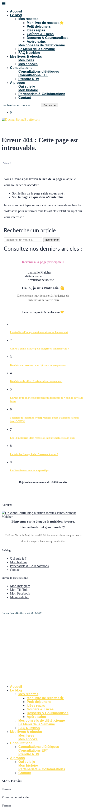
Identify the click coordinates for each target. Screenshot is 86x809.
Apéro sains (36, 41)
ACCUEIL (9, 163)
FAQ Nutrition (29, 53)
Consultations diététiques (38, 71)
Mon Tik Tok (19, 589)
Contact (24, 97)
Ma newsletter (19, 597)
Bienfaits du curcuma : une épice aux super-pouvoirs (38, 365)
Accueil (16, 11)
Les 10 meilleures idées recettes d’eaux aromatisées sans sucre (42, 437)
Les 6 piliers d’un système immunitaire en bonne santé (39, 332)
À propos (17, 82)
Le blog (16, 15)
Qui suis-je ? (18, 558)
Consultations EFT (33, 75)
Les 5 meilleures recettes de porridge (29, 470)
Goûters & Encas (40, 34)
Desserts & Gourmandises (47, 38)
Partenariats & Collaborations (41, 94)
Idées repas (36, 30)
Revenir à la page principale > (43, 262)
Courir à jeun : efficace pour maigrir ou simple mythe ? (39, 348)
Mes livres (26, 60)
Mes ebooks (28, 64)
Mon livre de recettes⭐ (45, 23)
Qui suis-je (26, 86)
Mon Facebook (20, 593)
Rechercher (50, 105)
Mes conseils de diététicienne (41, 45)
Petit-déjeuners (39, 26)
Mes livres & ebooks (26, 56)
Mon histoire (28, 90)
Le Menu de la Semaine (36, 49)
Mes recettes (28, 19)
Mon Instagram (20, 586)
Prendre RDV (28, 79)
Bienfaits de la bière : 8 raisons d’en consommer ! (36, 381)
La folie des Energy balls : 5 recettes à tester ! (34, 454)
